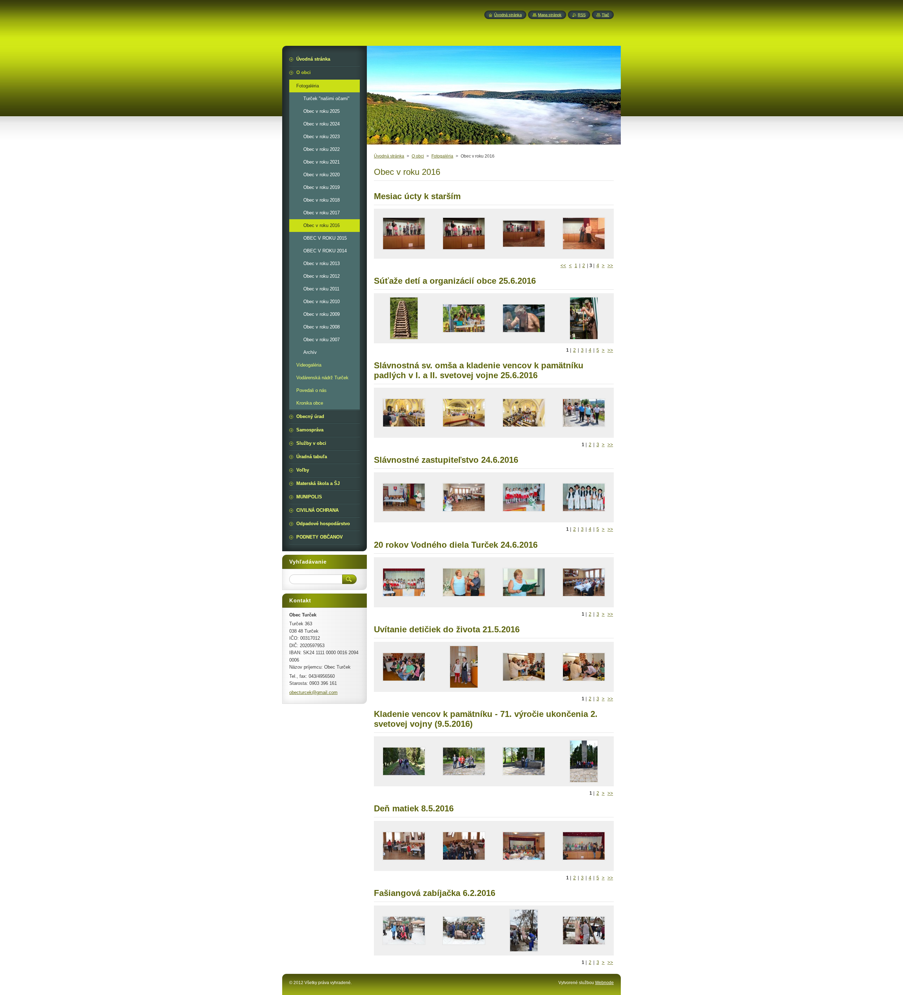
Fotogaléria (442, 156)
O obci (418, 156)
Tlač (605, 15)
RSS (582, 15)
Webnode (604, 983)
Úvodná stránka (389, 156)
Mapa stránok (550, 15)
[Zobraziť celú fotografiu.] (404, 234)
